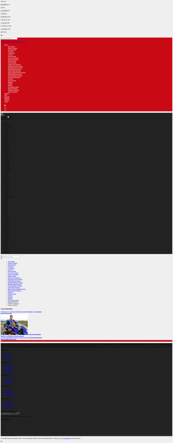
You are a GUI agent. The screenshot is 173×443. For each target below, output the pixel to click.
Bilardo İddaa (8, 370)
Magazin (6, 98)
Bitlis (5, 143)
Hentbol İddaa (8, 369)
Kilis (5, 250)
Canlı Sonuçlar (12, 63)
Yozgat (6, 229)
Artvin (6, 135)
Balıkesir (6, 138)
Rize (5, 208)
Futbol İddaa (8, 365)
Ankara (6, 131)
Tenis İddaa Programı (14, 77)
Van (5, 227)
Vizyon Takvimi (12, 92)
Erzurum (6, 162)
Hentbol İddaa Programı (15, 74)
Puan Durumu (12, 56)
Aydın (6, 136)
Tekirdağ (6, 217)
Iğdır (5, 245)
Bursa (6, 148)
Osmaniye (7, 251)
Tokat (6, 219)
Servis (6, 45)
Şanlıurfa (6, 224)
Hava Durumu (12, 50)
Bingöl (6, 141)
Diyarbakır (7, 156)
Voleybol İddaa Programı (15, 75)
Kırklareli (7, 185)
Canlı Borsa (11, 53)
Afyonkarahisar (8, 126)
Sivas (5, 216)
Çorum (6, 152)
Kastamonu (7, 182)
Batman (6, 238)
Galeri (6, 101)
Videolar (6, 100)
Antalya (6, 133)
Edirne (6, 157)
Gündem (6, 93)
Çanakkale (7, 149)
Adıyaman (7, 125)
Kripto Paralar (12, 80)
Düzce (6, 253)
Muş (5, 201)
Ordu (5, 206)
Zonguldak (7, 230)
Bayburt (6, 233)
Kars (5, 180)
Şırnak (6, 240)
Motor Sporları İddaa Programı (16, 72)
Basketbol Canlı (8, 407)
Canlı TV (10, 54)
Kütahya (6, 191)
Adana (6, 123)
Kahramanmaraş (9, 196)
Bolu (5, 144)
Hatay (6, 172)
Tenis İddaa (7, 405)
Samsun (6, 211)
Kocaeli (6, 188)
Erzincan (6, 161)
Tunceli (6, 222)
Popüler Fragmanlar (13, 90)
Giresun (6, 167)
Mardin (6, 198)
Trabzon (6, 221)
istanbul (6, 177)
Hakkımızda (7, 358)
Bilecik (6, 139)
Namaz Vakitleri (12, 48)
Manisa (6, 195)
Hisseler (10, 82)
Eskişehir (7, 164)
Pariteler (10, 84)
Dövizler (10, 79)
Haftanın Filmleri (13, 88)
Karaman (7, 235)
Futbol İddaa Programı (14, 71)
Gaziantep (7, 165)
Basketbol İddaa (9, 367)
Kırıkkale (7, 237)
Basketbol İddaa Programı (15, 67)
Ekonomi (7, 97)
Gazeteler (10, 51)
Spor (5, 95)
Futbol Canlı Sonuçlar (14, 64)
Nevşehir (6, 203)
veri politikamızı (65, 438)
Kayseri (6, 183)
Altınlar (10, 85)
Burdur (6, 146)
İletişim (6, 359)
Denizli (6, 154)
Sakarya (6, 209)
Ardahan (6, 243)
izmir (5, 178)
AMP (5, 408)
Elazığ (6, 159)
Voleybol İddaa (8, 372)
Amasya (6, 130)
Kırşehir (6, 186)
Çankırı (6, 151)
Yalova (6, 246)
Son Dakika (11, 46)
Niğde (6, 204)
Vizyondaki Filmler (13, 87)
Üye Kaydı (7, 354)
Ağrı (5, 128)
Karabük (6, 248)
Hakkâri (6, 170)
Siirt (5, 212)
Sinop (6, 214)
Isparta (6, 173)
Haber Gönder (12, 61)
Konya (6, 190)
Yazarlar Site (8, 403)
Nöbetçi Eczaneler (13, 59)
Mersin (6, 175)
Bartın (6, 242)
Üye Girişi (7, 353)
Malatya (6, 193)
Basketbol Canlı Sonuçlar (15, 66)
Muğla (6, 199)
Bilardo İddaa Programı (14, 69)
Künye (6, 356)
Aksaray (6, 232)
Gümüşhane (7, 169)
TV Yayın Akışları (13, 58)
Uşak (5, 225)
